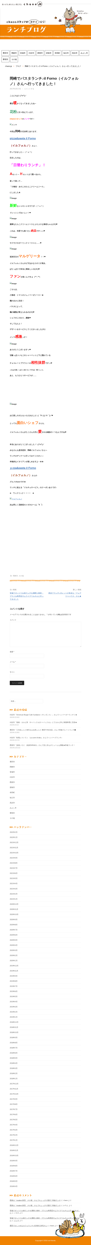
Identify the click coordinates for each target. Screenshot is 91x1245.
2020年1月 (14, 960)
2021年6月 (14, 873)
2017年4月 (14, 1125)
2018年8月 (14, 1043)
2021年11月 (14, 848)
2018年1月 (14, 1078)
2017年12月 (14, 1084)
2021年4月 (14, 883)
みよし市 (84, 53)
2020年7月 (14, 930)
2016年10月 (14, 1155)
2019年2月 (14, 1012)
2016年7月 (14, 1171)
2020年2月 (14, 955)
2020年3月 (14, 950)
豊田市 (5, 53)
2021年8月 (14, 863)
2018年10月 (14, 1032)
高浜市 (74, 53)
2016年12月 (14, 1145)
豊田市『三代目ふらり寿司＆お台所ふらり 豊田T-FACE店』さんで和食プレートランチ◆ (43, 730)
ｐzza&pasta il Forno (23, 467)
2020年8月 (14, 925)
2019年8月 (14, 981)
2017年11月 (14, 1089)
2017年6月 (14, 1114)
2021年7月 (14, 868)
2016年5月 (14, 1181)
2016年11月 (14, 1150)
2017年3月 (14, 1130)
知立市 (66, 53)
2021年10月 (14, 853)
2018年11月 (14, 1027)
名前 (12, 652)
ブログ (18, 66)
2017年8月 (14, 1104)
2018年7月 (14, 1048)
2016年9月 (14, 1161)
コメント (13, 620)
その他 (14, 59)
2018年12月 (14, 1022)
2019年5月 (14, 996)
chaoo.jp (8, 66)
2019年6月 (14, 991)
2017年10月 (14, 1094)
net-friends (51, 1240)
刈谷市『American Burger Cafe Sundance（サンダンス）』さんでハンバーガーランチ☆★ (43, 715)
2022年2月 (14, 832)
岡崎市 (14, 53)
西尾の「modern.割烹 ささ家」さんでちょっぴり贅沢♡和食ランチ (35, 1200)
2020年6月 (14, 935)
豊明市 (5, 59)
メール (13, 662)
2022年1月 (14, 837)
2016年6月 (14, 1176)
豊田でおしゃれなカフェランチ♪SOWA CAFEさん (28, 1226)
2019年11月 (14, 971)
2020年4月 (14, 945)
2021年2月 (14, 894)
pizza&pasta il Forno (23, 138)
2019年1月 (14, 1017)
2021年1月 (14, 899)
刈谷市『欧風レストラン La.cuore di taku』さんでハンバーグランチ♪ (36, 738)
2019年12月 (14, 966)
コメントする (29, 89)
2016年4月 (14, 1186)
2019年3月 (14, 1007)
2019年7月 (14, 986)
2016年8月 (14, 1166)
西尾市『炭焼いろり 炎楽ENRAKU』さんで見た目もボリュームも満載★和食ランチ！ (42, 745)
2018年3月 (14, 1068)
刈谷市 (31, 53)
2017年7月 (14, 1109)
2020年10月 (14, 914)
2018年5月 (14, 1058)
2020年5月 (14, 940)
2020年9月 (14, 919)
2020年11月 (14, 909)
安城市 (22, 53)
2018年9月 (14, 1037)
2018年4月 (14, 1063)
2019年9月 (14, 976)
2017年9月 (14, 1099)
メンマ (16, 1220)
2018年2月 (14, 1073)
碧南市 (48, 53)
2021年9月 (14, 858)
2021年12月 (14, 842)
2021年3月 (14, 889)
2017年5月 (14, 1120)
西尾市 (40, 53)
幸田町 (57, 53)
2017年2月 (14, 1135)
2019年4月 (14, 1002)
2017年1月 (14, 1140)
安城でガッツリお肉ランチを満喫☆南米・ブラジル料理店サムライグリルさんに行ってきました (27, 596)
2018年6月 (14, 1053)
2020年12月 (14, 904)
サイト (12, 672)
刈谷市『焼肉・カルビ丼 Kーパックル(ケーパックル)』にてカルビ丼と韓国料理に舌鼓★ (43, 722)
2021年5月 (14, 878)
